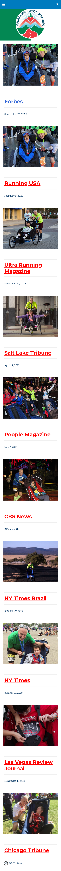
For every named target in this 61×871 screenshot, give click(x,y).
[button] (4, 4)
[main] (30, 101)
